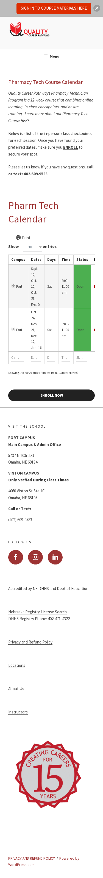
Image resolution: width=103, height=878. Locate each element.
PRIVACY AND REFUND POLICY (31, 858)
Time (66, 259)
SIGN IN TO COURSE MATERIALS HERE (54, 8)
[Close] (96, 8)
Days (51, 259)
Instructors (18, 712)
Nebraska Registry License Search (37, 611)
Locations (16, 665)
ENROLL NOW (51, 395)
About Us (16, 688)
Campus (18, 259)
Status (82, 259)
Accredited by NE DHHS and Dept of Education (48, 588)
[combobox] (32, 247)
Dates (36, 259)
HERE (25, 120)
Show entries (32, 246)
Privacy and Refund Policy (30, 642)
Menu (54, 56)
